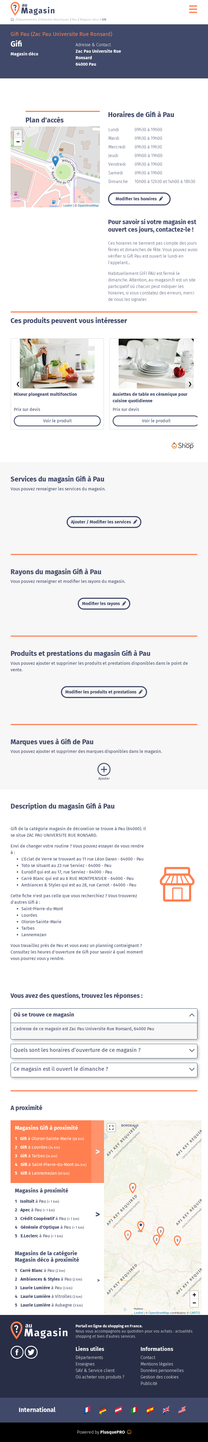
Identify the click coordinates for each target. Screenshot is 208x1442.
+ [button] (18, 133)
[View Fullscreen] (111, 1128)
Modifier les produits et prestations (101, 692)
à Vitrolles (47, 1296)
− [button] (18, 141)
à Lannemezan (39, 1173)
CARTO (195, 1312)
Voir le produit (57, 420)
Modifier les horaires (137, 198)
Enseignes (85, 1364)
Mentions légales (157, 1364)
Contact (148, 1357)
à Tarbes (33, 1155)
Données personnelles (162, 1370)
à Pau (33, 1201)
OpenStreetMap (88, 205)
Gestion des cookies (159, 1377)
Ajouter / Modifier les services (101, 521)
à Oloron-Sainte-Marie (46, 1138)
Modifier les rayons (101, 603)
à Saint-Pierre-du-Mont (48, 1164)
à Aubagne (47, 1305)
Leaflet (67, 205)
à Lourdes (34, 1147)
